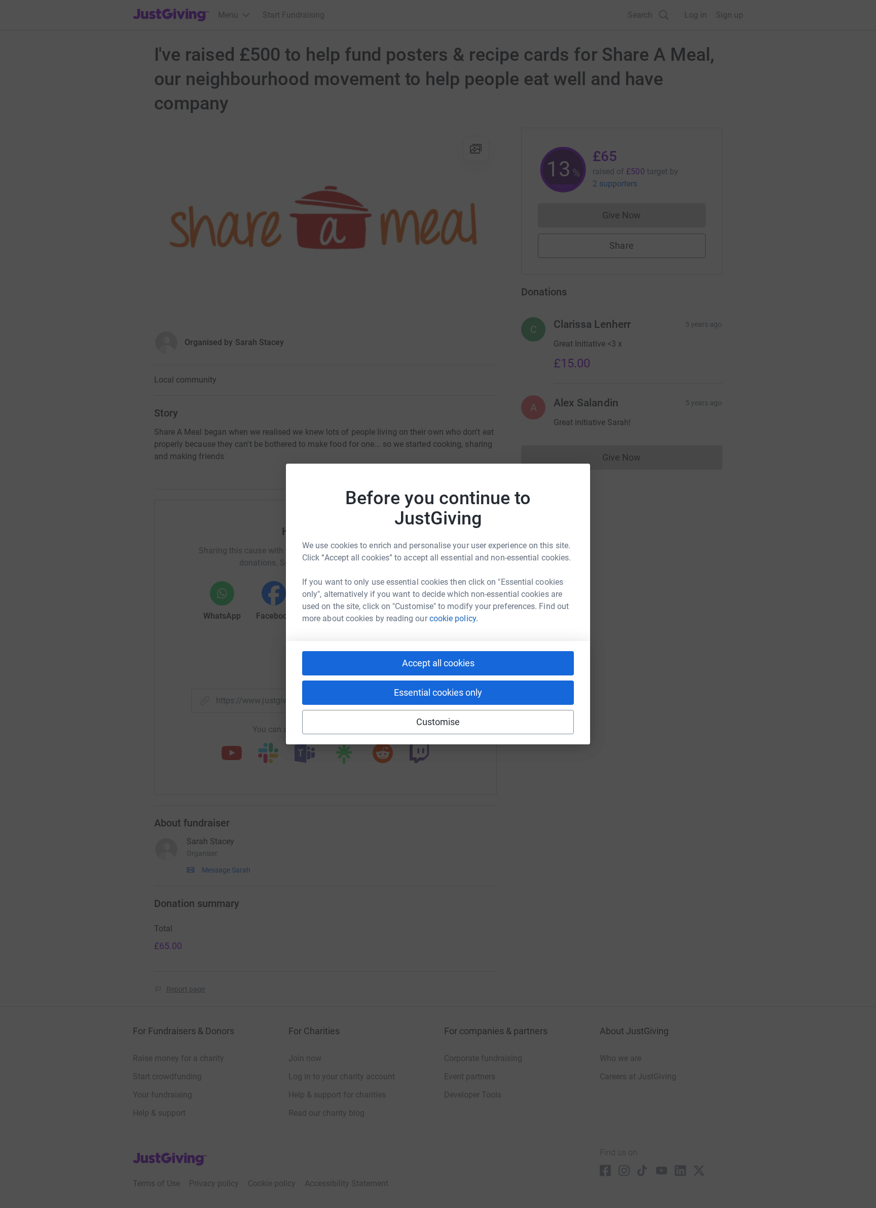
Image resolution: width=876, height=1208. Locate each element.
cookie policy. (453, 618)
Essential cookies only (438, 692)
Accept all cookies (438, 663)
